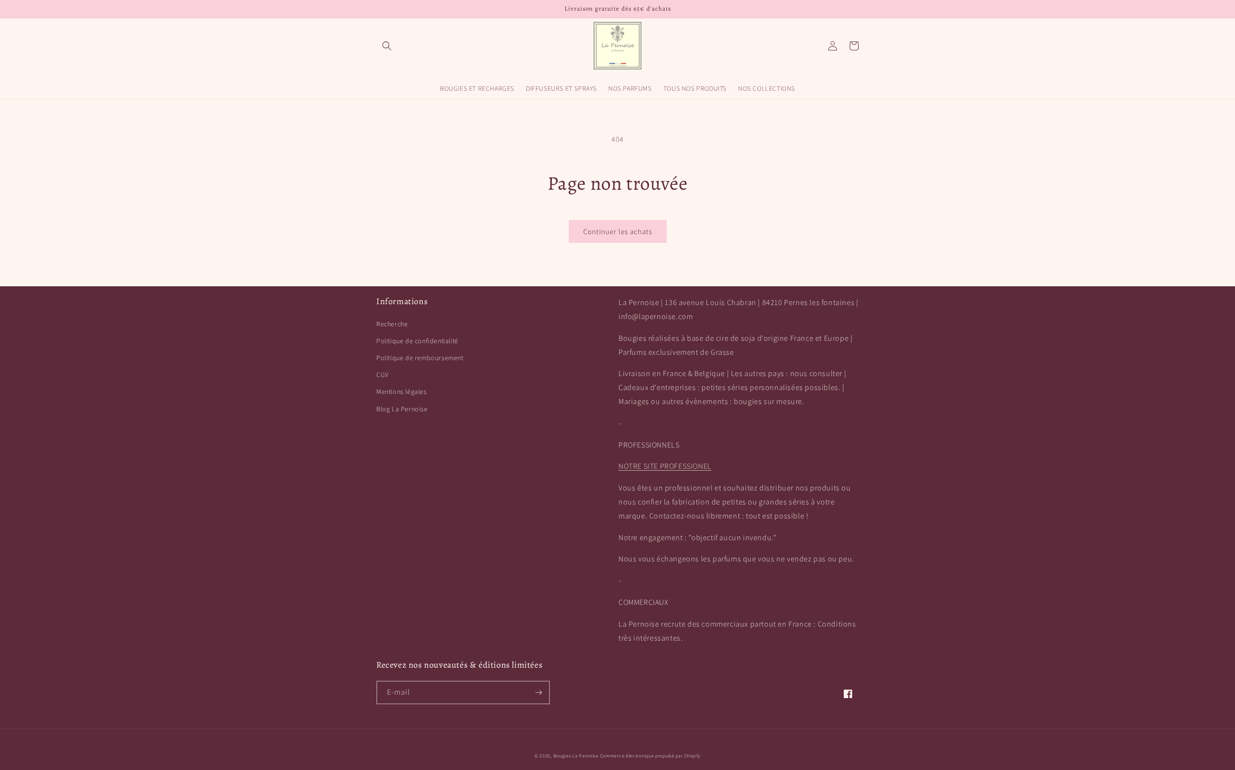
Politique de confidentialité (417, 340)
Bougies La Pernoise (576, 756)
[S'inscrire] (538, 692)
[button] (387, 45)
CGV (382, 374)
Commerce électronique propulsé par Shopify (650, 756)
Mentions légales (401, 391)
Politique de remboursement (420, 357)
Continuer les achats (617, 231)
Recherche (392, 324)
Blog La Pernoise (402, 409)
